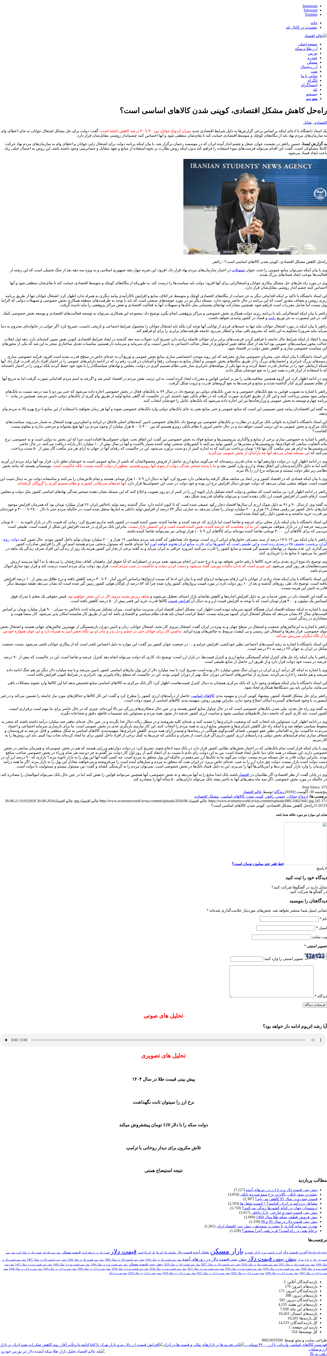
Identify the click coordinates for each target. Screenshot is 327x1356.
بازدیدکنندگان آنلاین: (301, 1282)
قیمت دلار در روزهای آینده (96, 1252)
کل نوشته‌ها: (307, 1332)
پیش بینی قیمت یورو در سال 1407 (33, 1264)
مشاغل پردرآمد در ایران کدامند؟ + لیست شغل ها (278, 1203)
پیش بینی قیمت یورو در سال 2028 (167, 1269)
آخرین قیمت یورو (271, 1252)
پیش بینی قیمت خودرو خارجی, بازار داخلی (284, 1212)
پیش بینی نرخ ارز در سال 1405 (59, 1269)
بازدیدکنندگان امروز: (301, 1291)
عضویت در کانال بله (301, 27)
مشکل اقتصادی (206, 796)
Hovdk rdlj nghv (317, 1252)
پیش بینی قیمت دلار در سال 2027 (221, 1264)
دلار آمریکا (149, 1252)
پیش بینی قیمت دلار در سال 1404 (163, 1259)
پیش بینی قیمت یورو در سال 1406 (71, 1264)
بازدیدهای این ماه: (303, 1309)
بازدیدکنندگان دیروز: (301, 1300)
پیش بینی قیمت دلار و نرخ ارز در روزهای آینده (281, 1190)
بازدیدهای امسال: (303, 1314)
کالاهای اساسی (203, 696)
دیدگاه (321, 996)
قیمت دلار (123, 1251)
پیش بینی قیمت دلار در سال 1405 (124, 1259)
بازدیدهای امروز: (304, 1286)
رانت (272, 318)
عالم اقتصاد (252, 792)
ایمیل (321, 928)
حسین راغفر (275, 796)
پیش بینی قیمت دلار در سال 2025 (297, 1264)
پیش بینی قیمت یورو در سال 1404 (109, 1264)
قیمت (140, 1252)
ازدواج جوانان (297, 796)
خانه (314, 23)
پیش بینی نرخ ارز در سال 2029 (144, 1273)
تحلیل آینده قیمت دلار (193, 1252)
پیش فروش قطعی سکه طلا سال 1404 (286, 1217)
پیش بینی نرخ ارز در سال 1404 (94, 1269)
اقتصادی (320, 122)
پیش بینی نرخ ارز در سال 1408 (281, 1273)
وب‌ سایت (319, 937)
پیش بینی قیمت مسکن (146, 1264)
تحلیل (307, 122)
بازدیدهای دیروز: (304, 1295)
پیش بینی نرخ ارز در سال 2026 (247, 1273)
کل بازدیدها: (307, 1318)
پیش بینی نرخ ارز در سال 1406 (25, 1269)
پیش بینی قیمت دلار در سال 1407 (47, 1259)
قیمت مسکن (71, 1252)
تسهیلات (238, 270)
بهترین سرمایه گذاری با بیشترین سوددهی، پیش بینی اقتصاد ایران (266, 1226)
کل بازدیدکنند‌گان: (303, 1323)
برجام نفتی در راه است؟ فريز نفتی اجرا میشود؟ (279, 1231)
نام (323, 919)
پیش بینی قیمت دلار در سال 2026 (260, 1264)
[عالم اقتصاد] (315, 36)
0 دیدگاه (284, 792)
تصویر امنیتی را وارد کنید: (283, 959)
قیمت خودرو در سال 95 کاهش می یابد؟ (286, 1199)
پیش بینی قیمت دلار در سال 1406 (86, 1259)
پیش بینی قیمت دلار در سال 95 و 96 (289, 1222)
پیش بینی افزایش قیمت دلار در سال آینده (38, 1252)
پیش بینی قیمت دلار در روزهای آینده (214, 1259)
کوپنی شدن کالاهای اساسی (242, 796)
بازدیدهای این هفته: (302, 1304)
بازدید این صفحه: (303, 1327)
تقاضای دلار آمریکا (166, 1252)
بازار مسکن (227, 1251)
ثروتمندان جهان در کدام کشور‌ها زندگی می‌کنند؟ (279, 1208)
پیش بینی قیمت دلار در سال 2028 (182, 1264)
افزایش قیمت (179, 601)
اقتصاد (244, 775)
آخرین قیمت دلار (295, 1252)
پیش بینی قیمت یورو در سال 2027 (205, 1269)
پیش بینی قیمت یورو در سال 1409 (281, 1269)
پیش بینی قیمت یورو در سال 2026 (243, 1269)
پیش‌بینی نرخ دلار (118, 1273)
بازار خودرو (252, 1252)
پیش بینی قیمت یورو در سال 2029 (130, 1269)
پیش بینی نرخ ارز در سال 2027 (213, 1273)
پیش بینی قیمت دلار (272, 1258)
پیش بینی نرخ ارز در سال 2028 (179, 1273)
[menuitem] (158, 23)
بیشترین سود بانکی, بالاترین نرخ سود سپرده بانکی (278, 1194)
